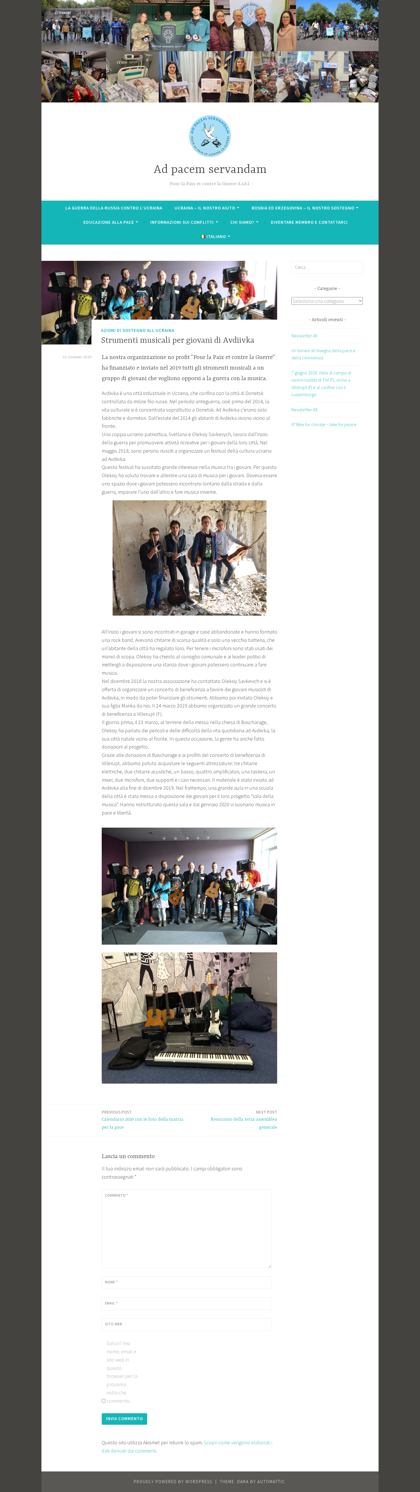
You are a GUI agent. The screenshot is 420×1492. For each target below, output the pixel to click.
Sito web (113, 1323)
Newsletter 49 (304, 335)
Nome (111, 1282)
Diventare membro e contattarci (309, 222)
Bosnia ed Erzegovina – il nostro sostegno (303, 208)
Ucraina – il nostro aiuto (205, 208)
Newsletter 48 (304, 409)
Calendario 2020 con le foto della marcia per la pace (142, 1119)
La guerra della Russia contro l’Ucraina (113, 208)
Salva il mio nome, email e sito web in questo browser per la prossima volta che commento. (122, 1372)
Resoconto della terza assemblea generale (244, 1119)
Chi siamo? (242, 222)
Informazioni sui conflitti (182, 222)
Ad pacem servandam (210, 170)
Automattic (271, 1481)
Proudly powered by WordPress (173, 1481)
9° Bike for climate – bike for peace (324, 424)
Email (111, 1303)
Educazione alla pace (108, 222)
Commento (116, 1195)
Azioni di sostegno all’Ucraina (137, 330)
